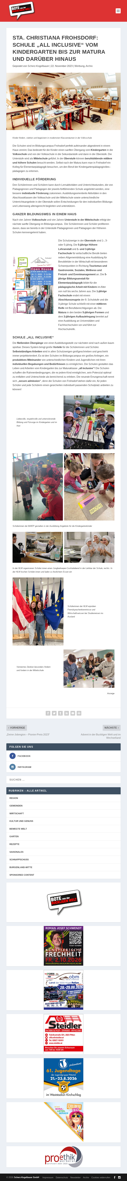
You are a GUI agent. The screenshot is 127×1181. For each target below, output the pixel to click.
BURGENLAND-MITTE (20, 867)
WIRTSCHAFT (16, 813)
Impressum (47, 1177)
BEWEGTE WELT (18, 829)
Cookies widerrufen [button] (100, 1177)
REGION (13, 798)
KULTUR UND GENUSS (21, 821)
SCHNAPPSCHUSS (19, 859)
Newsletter (75, 1177)
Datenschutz (62, 1177)
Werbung (79, 66)
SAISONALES (16, 852)
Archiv (89, 66)
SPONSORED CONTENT (21, 875)
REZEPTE (14, 844)
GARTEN (14, 836)
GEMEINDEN (15, 805)
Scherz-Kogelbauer (38, 66)
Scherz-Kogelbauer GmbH (26, 1177)
